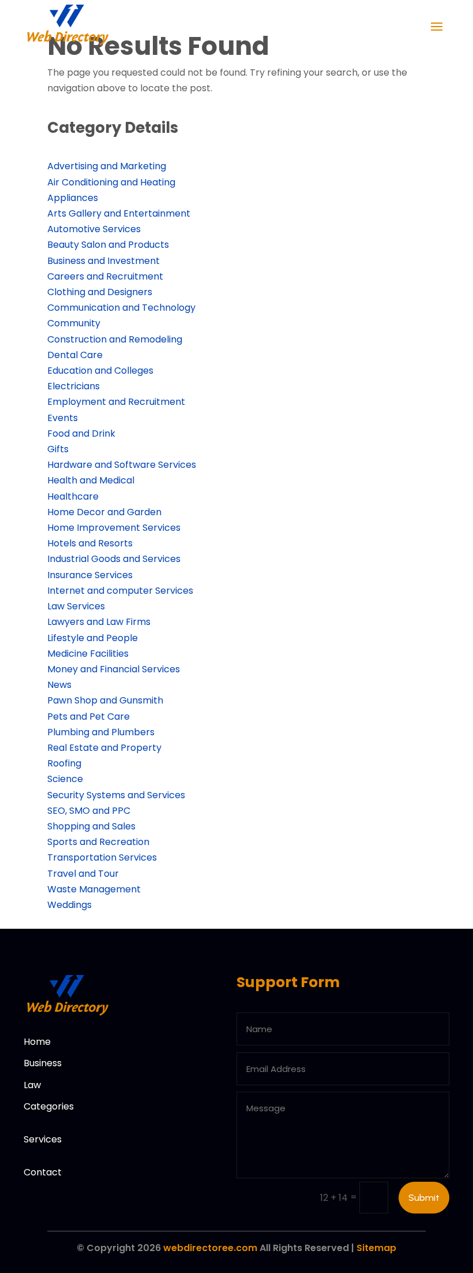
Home (37, 1041)
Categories (49, 1106)
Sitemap (376, 1248)
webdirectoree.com (210, 1248)
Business (43, 1063)
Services (43, 1139)
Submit (424, 1197)
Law (32, 1085)
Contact (43, 1172)
